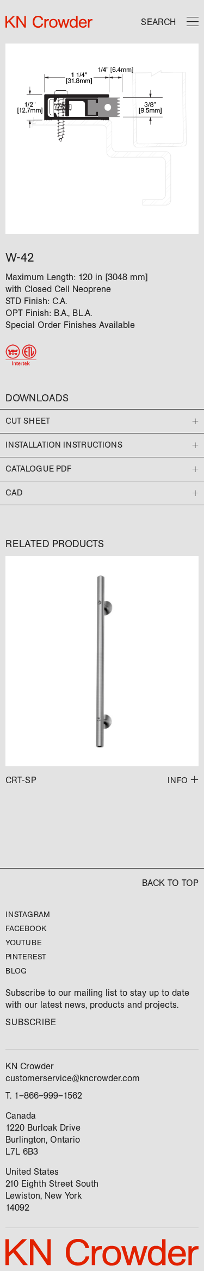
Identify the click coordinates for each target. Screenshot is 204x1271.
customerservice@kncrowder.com (72, 1078)
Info (178, 780)
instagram (27, 914)
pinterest (25, 957)
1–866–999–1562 (48, 1095)
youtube (23, 942)
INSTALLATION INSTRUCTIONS (63, 445)
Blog (16, 971)
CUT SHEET (27, 421)
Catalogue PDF (38, 469)
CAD (14, 493)
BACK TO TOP (170, 883)
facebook (25, 928)
